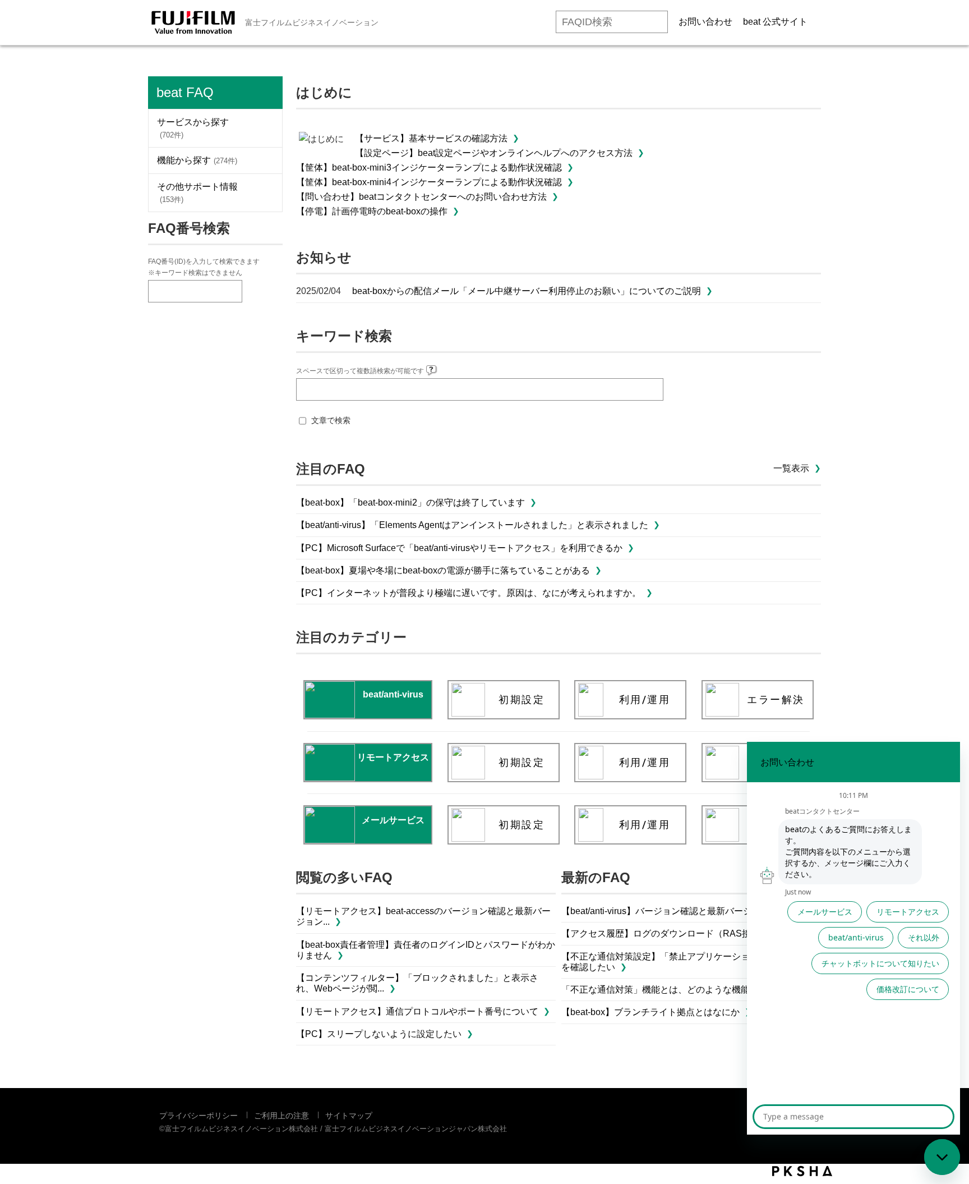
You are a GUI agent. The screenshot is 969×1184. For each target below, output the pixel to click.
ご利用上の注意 (281, 1115)
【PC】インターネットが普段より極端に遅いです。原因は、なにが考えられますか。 (468, 593)
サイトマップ (348, 1115)
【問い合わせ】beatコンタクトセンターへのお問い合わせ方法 (421, 196)
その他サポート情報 (197, 193)
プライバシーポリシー (198, 1115)
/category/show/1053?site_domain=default (265, 160)
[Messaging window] (853, 938)
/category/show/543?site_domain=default (265, 193)
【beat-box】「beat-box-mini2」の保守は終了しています (410, 502)
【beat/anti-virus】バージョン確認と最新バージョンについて (683, 911)
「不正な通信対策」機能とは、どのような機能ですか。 (673, 989)
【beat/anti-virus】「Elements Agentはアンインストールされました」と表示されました (472, 525)
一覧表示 (791, 468)
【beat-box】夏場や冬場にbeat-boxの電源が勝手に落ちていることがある (443, 570)
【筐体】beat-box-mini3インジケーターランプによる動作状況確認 (429, 167)
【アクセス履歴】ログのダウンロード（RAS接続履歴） (674, 933)
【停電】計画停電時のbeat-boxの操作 (371, 211)
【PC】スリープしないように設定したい (379, 1034)
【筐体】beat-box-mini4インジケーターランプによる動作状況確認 (429, 182)
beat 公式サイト (775, 21)
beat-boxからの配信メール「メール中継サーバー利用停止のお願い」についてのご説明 (526, 291)
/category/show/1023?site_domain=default (265, 128)
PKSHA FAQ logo (802, 1171)
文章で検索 (330, 420)
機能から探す (197, 160)
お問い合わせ (705, 21)
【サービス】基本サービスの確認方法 (431, 138)
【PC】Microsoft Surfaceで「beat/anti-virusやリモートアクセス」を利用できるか (459, 548)
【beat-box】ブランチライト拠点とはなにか (650, 1012)
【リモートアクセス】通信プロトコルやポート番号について (417, 1011)
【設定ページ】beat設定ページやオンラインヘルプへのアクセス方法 (494, 153)
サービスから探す (193, 128)
